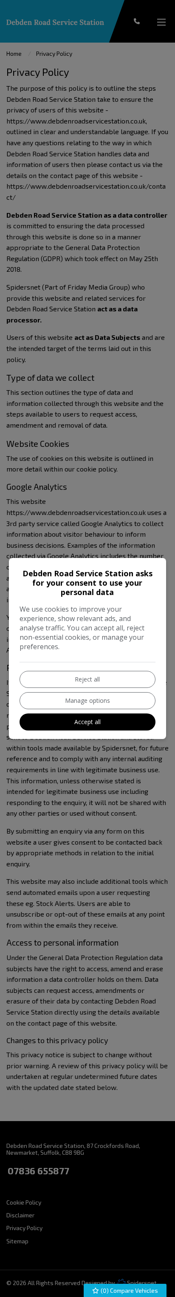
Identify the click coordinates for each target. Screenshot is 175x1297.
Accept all (87, 722)
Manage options (87, 700)
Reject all (87, 679)
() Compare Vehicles (128, 1290)
